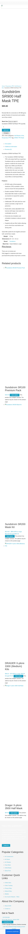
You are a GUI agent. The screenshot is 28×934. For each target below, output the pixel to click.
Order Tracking (8, 885)
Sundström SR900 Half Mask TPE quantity (13, 123)
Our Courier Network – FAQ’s (12, 896)
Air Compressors (9, 856)
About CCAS (8, 905)
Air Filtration (8, 862)
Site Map (6, 926)
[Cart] (15, 12)
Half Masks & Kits (19, 135)
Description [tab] (8, 143)
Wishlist (7, 894)
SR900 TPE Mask (19, 137)
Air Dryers (7, 859)
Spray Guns (8, 870)
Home (3, 86)
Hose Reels (8, 865)
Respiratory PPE (10, 86)
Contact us (7, 908)
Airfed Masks (8, 867)
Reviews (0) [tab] (8, 149)
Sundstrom (12, 241)
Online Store (8, 882)
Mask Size (5, 121)
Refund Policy (8, 891)
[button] (12, 12)
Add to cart (6, 130)
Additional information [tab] (11, 146)
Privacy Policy (8, 888)
